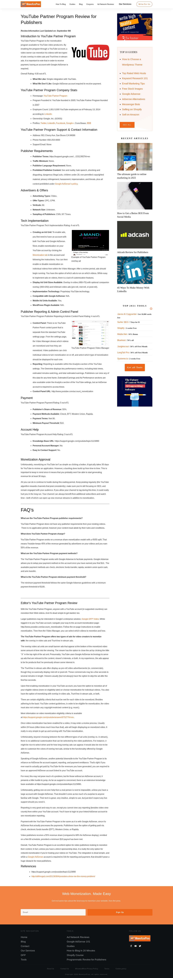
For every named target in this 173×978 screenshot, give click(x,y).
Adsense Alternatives (133, 99)
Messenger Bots (131, 104)
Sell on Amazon (130, 114)
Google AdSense (35, 857)
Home (24, 937)
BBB (89, 123)
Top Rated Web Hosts (134, 73)
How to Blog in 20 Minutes (81, 950)
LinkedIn (48, 114)
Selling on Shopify (132, 109)
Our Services (28, 950)
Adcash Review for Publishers (132, 252)
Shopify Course (75, 955)
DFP (23, 955)
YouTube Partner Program (55, 96)
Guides (71, 946)
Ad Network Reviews (78, 937)
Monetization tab (40, 255)
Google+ (70, 123)
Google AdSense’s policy (66, 184)
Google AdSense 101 (78, 941)
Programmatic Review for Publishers (86, 959)
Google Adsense (131, 94)
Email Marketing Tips (133, 83)
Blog (23, 941)
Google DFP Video (90, 619)
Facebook (60, 123)
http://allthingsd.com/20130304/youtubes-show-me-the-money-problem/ (63, 876)
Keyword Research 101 (135, 78)
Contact (25, 946)
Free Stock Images (132, 88)
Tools (24, 959)
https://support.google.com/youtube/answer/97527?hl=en (48, 717)
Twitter (43, 123)
